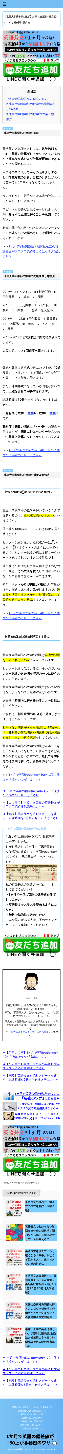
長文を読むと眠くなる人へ (32, 1425)
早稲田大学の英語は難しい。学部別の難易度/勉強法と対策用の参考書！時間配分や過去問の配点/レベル (40, 1337)
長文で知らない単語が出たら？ (32, 1411)
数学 (31, 413)
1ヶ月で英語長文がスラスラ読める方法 (28, 1032)
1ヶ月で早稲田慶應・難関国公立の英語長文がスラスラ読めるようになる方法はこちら (31, 251)
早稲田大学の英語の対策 (32, 1421)
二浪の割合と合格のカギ (32, 1428)
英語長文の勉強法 (20, 1407)
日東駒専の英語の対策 (32, 1418)
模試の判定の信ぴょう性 (32, 1414)
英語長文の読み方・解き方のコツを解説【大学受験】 (40, 1206)
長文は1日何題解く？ (42, 1407)
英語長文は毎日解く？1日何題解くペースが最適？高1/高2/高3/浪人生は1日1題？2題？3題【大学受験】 (40, 1284)
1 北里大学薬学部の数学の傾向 (27, 99)
